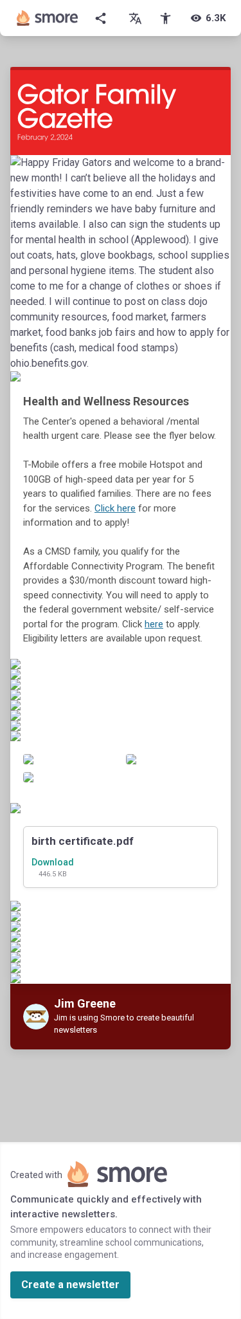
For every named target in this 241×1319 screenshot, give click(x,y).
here (154, 624)
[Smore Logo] (47, 18)
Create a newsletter (70, 1284)
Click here (115, 508)
